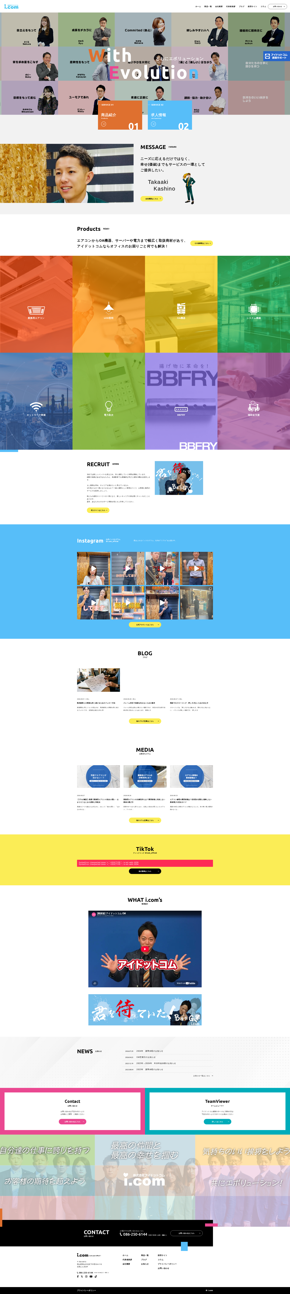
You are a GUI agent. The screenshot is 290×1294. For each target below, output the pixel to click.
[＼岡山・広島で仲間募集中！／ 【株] (93, 602)
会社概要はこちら (151, 199)
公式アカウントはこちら (145, 625)
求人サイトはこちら (98, 510)
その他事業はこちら (202, 243)
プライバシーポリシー (167, 1264)
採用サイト (252, 6)
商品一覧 (208, 6)
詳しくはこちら (217, 1122)
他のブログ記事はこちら (145, 721)
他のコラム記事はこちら (145, 820)
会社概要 (219, 6)
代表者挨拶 (231, 6)
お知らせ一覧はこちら (201, 1076)
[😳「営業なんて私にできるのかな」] (93, 568)
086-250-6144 (135, 1234)
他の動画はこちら (145, 871)
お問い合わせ (277, 6)
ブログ (242, 6)
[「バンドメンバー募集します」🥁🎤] (162, 568)
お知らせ (145, 1264)
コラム (263, 6)
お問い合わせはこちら (72, 1122)
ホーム (198, 6)
